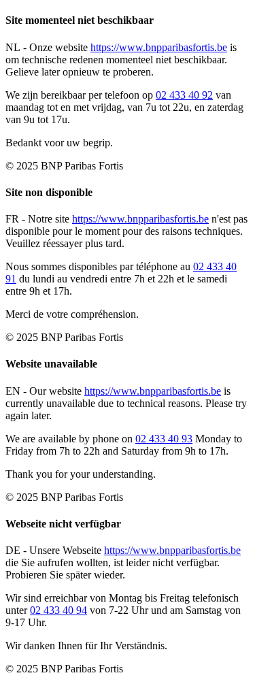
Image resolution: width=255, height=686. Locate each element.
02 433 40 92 (184, 95)
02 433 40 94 (58, 610)
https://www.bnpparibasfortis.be (158, 47)
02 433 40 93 (163, 438)
